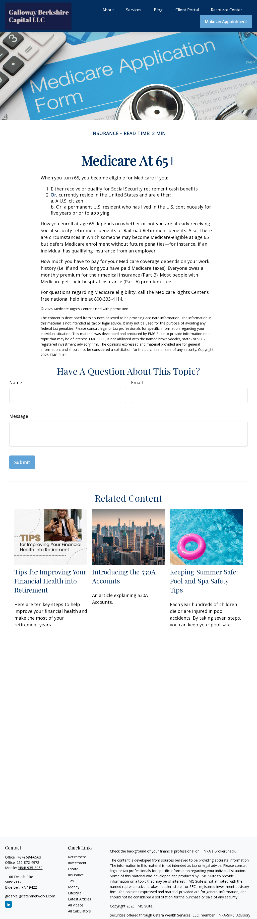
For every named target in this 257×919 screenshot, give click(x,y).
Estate (73, 869)
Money (73, 887)
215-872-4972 (28, 862)
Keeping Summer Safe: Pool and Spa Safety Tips (204, 580)
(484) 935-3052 (30, 867)
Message (18, 416)
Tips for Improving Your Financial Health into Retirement (50, 580)
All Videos (76, 905)
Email (137, 382)
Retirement (77, 857)
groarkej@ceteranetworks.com (30, 896)
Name (15, 382)
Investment (77, 863)
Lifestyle (75, 893)
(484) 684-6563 (29, 857)
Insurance (76, 875)
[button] (108, 9)
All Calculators (79, 911)
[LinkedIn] (8, 904)
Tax (71, 881)
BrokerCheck (224, 851)
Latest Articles (79, 899)
